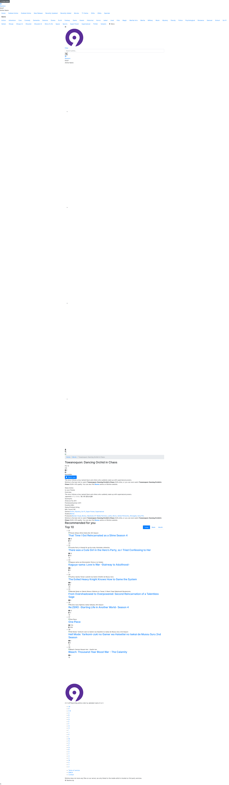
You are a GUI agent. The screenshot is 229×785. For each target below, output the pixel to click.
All (69, 706)
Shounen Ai (38, 24)
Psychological (190, 20)
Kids (118, 20)
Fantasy (67, 20)
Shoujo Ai (19, 24)
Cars (20, 20)
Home (3, 13)
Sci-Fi (224, 20)
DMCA (70, 772)
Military (150, 20)
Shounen (28, 24)
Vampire (103, 24)
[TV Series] (116, 303)
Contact (71, 775)
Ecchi (60, 20)
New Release (38, 13)
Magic (125, 20)
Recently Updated (51, 13)
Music (158, 20)
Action (3, 20)
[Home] (116, 111)
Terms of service (74, 770)
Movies (76, 13)
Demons (45, 20)
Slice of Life (49, 24)
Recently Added (65, 13)
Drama (53, 20)
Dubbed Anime (26, 13)
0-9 (69, 711)
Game (75, 20)
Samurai (209, 20)
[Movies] (116, 207)
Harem (82, 20)
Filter (66, 48)
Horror (98, 20)
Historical (90, 20)
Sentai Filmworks (123, 516)
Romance (201, 20)
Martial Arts (134, 20)
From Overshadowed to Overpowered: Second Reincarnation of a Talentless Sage (113, 595)
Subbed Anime (13, 13)
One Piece (74, 621)
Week (153, 527)
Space (58, 24)
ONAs (99, 13)
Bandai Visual (76, 516)
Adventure (12, 20)
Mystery (165, 20)
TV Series (85, 13)
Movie (74, 457)
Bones (72, 514)
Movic (115, 516)
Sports (65, 24)
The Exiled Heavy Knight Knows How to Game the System (102, 579)
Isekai (105, 20)
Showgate (133, 516)
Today (146, 527)
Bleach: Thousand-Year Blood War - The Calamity (97, 651)
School (217, 20)
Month (160, 527)
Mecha (142, 20)
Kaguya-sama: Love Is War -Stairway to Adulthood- (99, 564)
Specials (107, 13)
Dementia (36, 20)
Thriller (95, 24)
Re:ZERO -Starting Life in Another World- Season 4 (98, 607)
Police (180, 20)
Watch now (71, 477)
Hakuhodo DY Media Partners (97, 516)
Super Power (74, 24)
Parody (173, 20)
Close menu (5, 1)
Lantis (110, 516)
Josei (112, 20)
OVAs (93, 13)
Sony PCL (140, 516)
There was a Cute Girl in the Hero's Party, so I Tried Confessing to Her (109, 550)
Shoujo (11, 24)
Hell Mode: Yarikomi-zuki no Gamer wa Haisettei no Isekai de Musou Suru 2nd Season (114, 636)
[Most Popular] (116, 399)
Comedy (27, 20)
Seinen (3, 24)
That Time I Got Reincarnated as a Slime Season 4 (98, 535)
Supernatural (86, 24)
